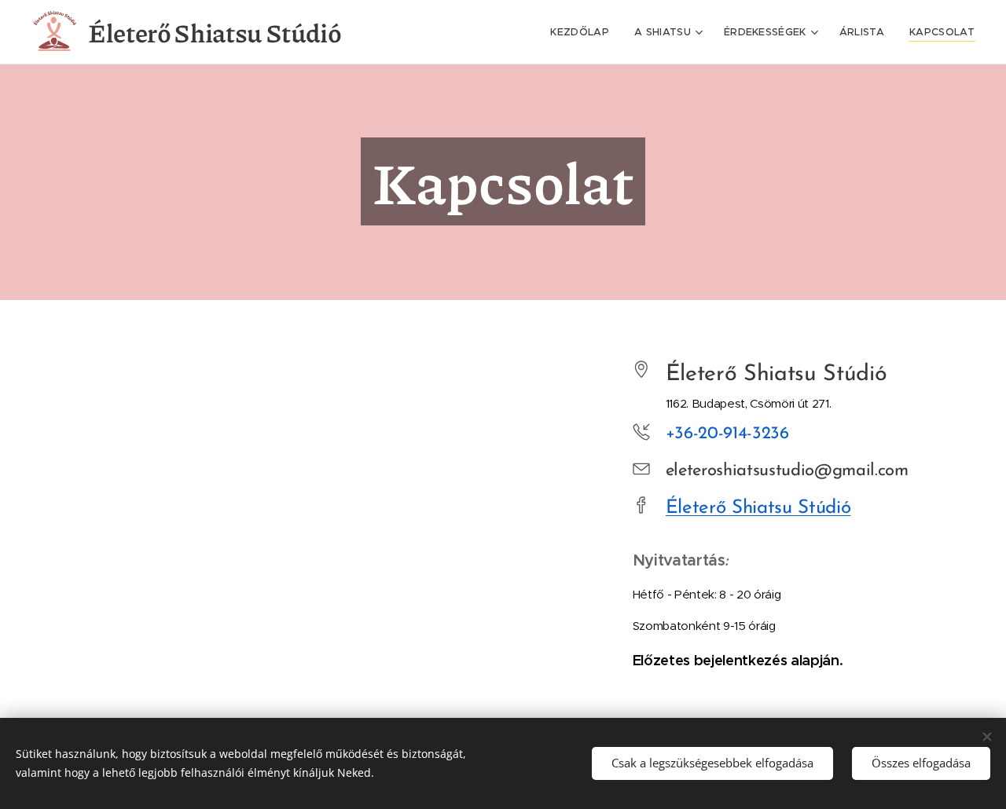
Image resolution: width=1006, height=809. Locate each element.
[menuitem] (584, 32)
